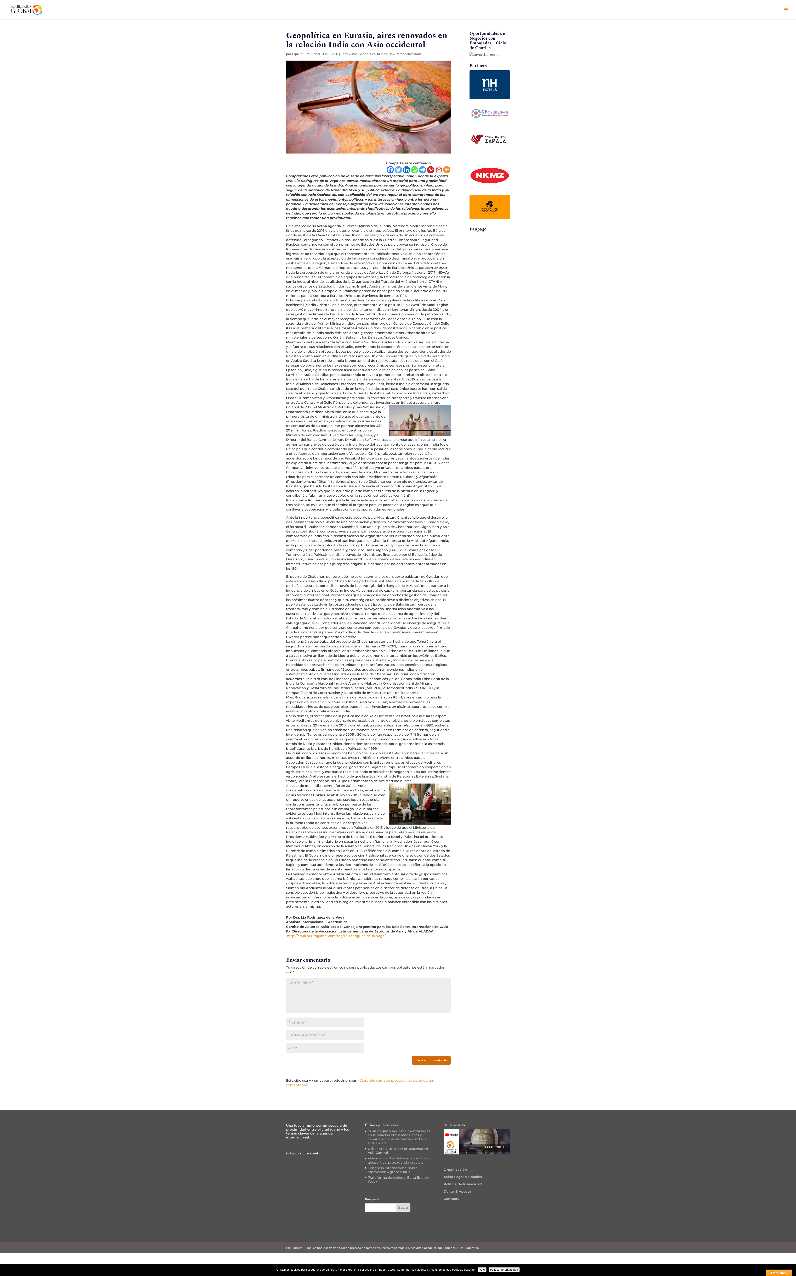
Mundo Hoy (385, 54)
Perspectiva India (409, 54)
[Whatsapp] (414, 169)
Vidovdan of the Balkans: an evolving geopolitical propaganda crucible (399, 1160)
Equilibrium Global (306, 54)
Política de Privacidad (463, 1184)
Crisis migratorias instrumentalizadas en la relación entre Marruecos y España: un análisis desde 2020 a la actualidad (399, 1137)
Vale (482, 1269)
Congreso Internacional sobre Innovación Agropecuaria (393, 1170)
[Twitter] (398, 169)
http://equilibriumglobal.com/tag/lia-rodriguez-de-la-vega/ (336, 936)
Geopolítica (367, 54)
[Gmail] (438, 169)
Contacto (451, 1199)
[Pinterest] (430, 169)
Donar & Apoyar (457, 1191)
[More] (446, 169)
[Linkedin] (406, 169)
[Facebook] (390, 169)
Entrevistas (349, 54)
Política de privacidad (504, 1269)
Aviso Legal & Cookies (463, 1177)
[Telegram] (422, 169)
